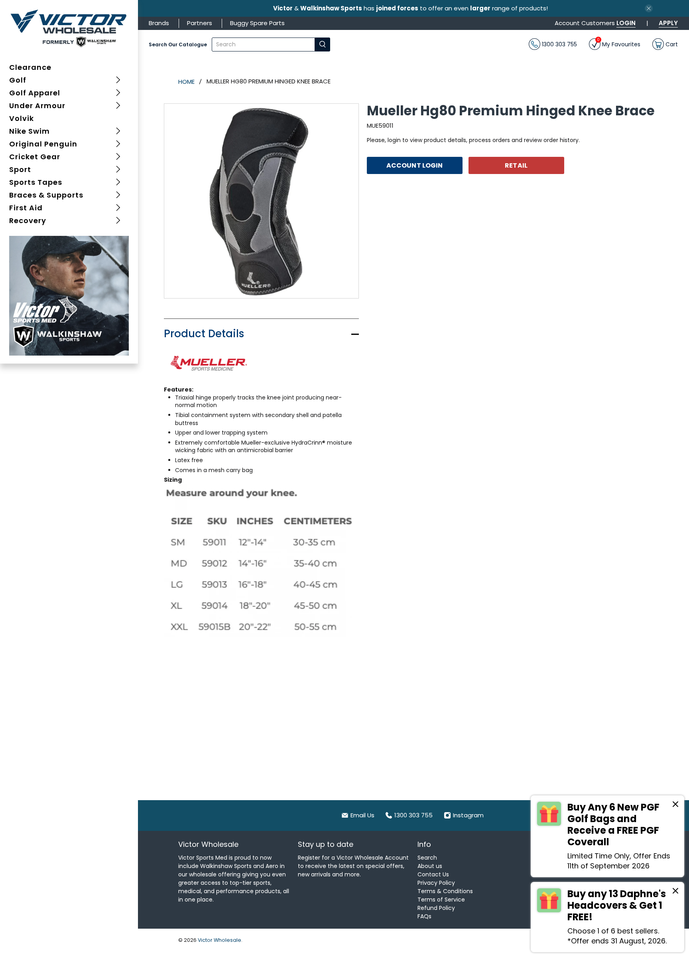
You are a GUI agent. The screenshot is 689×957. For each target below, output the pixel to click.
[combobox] (263, 44)
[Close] (675, 805)
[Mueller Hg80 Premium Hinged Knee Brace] (261, 201)
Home (186, 82)
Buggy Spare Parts (257, 23)
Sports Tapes (35, 182)
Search (427, 858)
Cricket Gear (34, 157)
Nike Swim (29, 131)
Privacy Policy (436, 883)
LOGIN (626, 23)
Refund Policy (436, 908)
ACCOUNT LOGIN (414, 165)
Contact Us (433, 874)
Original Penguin (43, 144)
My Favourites (618, 43)
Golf (17, 80)
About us (429, 866)
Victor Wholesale (219, 940)
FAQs (424, 916)
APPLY (668, 23)
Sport (20, 169)
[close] (649, 8)
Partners (199, 23)
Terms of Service (441, 900)
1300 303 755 (558, 44)
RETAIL (516, 165)
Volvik (21, 118)
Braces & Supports (46, 195)
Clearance (30, 67)
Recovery (27, 220)
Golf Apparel (34, 93)
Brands (159, 23)
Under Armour (37, 106)
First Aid (26, 208)
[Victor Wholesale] (69, 28)
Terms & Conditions (445, 891)
